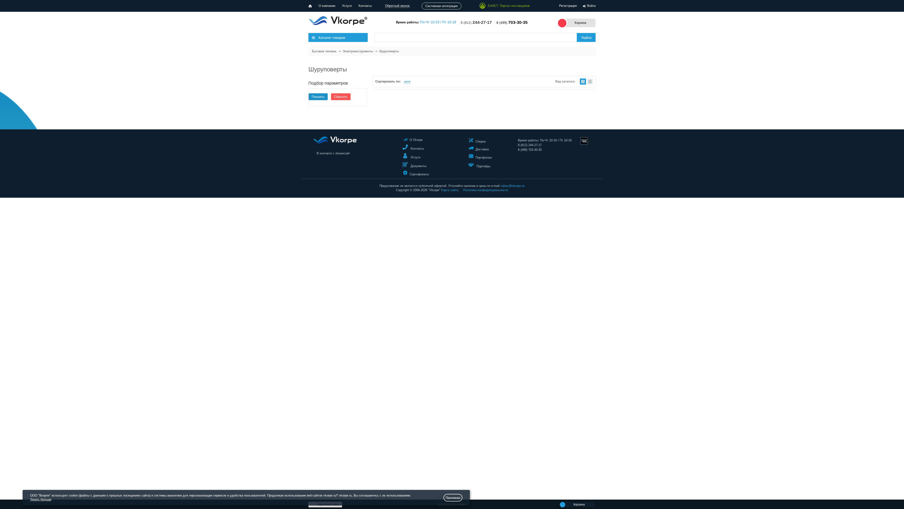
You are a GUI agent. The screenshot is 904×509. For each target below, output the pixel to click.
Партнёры (483, 166)
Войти (591, 6)
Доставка (482, 149)
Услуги (347, 6)
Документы (418, 166)
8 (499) (512, 23)
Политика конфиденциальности (485, 190)
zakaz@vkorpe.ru (512, 186)
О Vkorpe (416, 140)
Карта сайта (449, 190)
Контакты (365, 6)
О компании (327, 6)
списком (590, 81)
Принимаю (453, 498)
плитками (583, 81)
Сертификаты (419, 174)
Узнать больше (40, 499)
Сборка (481, 141)
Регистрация (568, 6)
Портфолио (484, 157)
